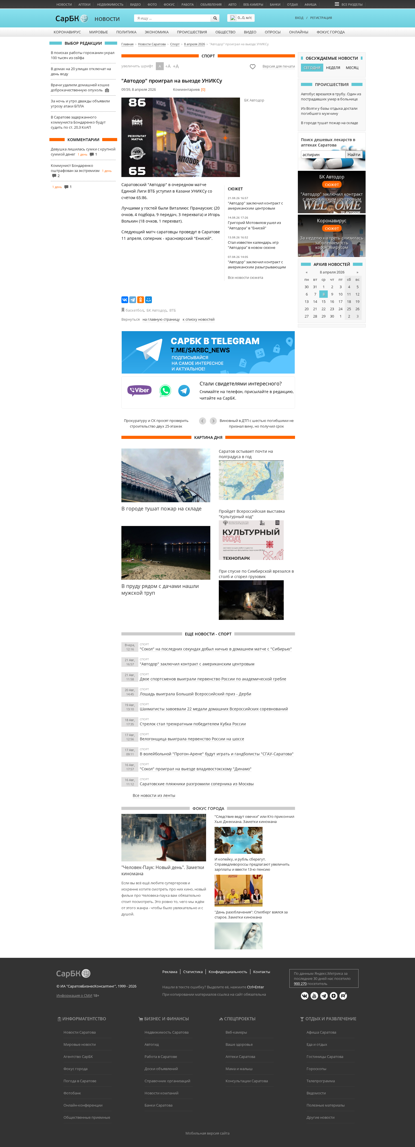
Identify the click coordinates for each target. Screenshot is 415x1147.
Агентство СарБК (78, 1056)
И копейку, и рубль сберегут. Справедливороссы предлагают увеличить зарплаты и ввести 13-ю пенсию (252, 864)
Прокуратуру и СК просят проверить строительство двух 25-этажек (156, 423)
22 (324, 308)
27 (307, 316)
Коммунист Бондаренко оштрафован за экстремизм (75, 168)
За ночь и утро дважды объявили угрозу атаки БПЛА (80, 103)
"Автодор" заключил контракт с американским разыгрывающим (257, 264)
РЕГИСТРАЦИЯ (321, 18)
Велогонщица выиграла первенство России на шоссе (192, 738)
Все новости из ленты (154, 795)
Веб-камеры (253, 4)
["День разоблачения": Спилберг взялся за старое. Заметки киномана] (255, 936)
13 (307, 301)
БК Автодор (157, 310)
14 (315, 301)
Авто (232, 4)
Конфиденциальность (228, 971)
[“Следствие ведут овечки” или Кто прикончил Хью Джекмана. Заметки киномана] (255, 840)
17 (340, 301)
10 (340, 294)
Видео (135, 4)
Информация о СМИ (74, 995)
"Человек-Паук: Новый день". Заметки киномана (162, 870)
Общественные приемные (87, 1117)
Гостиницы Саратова (325, 1056)
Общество (225, 32)
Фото (152, 4)
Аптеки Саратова (240, 1056)
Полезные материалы (326, 1105)
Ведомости (316, 1093)
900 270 (300, 983)
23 (332, 308)
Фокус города (331, 32)
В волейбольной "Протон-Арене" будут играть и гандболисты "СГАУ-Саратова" (217, 753)
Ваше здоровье (239, 1044)
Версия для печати (279, 66)
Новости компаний (161, 1093)
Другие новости (321, 1117)
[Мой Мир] (148, 299)
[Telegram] (132, 299)
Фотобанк (72, 1093)
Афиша (310, 4)
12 (357, 294)
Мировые (98, 32)
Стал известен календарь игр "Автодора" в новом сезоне (253, 245)
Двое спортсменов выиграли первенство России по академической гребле (213, 679)
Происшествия (192, 32)
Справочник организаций (167, 1080)
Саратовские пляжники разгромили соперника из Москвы (197, 783)
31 (315, 286)
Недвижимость (110, 4)
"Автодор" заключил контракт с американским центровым (255, 205)
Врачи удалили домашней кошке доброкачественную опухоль (80, 87)
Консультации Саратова (247, 1080)
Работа (188, 4)
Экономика (157, 32)
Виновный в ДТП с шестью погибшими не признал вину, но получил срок (257, 423)
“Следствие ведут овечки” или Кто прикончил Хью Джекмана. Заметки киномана (254, 819)
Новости (64, 4)
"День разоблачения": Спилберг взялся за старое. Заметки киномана (251, 914)
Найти (354, 154)
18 (349, 301)
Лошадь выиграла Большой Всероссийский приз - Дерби (195, 694)
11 (349, 294)
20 (307, 308)
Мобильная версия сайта (207, 1133)
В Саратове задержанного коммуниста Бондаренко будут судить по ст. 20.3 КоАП (78, 122)
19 (357, 301)
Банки (275, 4)
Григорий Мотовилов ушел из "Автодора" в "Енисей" (254, 225)
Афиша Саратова (321, 1032)
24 (340, 308)
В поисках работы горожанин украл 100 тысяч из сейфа (82, 55)
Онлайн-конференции (83, 1105)
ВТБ (172, 310)
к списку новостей (199, 319)
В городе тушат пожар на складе (329, 122)
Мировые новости (80, 1044)
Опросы (273, 32)
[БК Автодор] (180, 137)
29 (324, 316)
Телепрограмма (321, 1080)
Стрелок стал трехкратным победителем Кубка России (193, 723)
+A (168, 66)
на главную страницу (161, 319)
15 (324, 301)
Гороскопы (316, 1068)
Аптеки (84, 4)
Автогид (152, 1044)
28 (315, 316)
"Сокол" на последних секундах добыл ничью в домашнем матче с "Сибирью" (216, 649)
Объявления (211, 4)
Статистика (193, 971)
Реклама (169, 971)
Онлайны (298, 32)
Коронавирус (67, 32)
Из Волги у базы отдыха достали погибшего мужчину (329, 111)
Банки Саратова (158, 1105)
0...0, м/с (245, 17)
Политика (126, 32)
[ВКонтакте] (124, 299)
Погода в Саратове (80, 1080)
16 (332, 301)
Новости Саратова (80, 1032)
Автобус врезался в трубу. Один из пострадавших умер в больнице (331, 96)
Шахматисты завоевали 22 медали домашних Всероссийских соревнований (214, 709)
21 (315, 308)
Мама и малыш (239, 1068)
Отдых (292, 4)
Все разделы (352, 4)
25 (349, 308)
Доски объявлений (161, 1068)
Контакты (261, 971)
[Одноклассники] (140, 299)
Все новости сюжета (245, 277)
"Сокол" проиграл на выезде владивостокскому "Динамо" (196, 768)
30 (307, 286)
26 (357, 308)
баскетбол (135, 310)
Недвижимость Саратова (167, 1032)
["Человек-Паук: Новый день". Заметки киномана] (163, 837)
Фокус (169, 4)
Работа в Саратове (161, 1056)
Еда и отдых (317, 1044)
